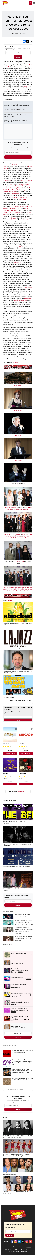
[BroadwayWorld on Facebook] (12, 1241)
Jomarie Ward (21, 538)
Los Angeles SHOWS (8, 949)
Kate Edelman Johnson (21, 509)
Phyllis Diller (24, 206)
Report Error (28, 1247)
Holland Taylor (22, 190)
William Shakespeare (20, 301)
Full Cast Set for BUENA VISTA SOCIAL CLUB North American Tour (16, 1174)
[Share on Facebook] (24, 41)
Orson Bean (7, 180)
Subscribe (18, 905)
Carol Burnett (15, 206)
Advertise (10, 1245)
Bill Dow (15, 362)
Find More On (16, 791)
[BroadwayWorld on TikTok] (23, 1241)
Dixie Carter (22, 199)
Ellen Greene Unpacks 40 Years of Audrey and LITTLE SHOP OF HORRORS (23, 939)
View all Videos (7, 944)
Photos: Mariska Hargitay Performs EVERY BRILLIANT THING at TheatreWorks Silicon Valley (16, 104)
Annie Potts (13, 210)
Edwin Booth (28, 299)
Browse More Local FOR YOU (20, 700)
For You (10, 600)
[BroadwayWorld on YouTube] (30, 1241)
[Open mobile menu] (34, 3)
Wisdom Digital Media (22, 1250)
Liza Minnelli (24, 320)
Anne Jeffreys (20, 186)
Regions (15, 1247)
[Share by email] (31, 41)
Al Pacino (21, 247)
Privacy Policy (22, 1251)
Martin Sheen (15, 194)
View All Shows (18, 1033)
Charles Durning (8, 316)
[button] (30, 3)
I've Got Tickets (10, 753)
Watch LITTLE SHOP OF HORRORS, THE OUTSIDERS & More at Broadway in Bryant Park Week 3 (24, 923)
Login (26, 3)
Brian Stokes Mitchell (21, 197)
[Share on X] (27, 41)
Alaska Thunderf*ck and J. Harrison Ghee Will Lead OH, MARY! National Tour (17, 1136)
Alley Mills (17, 188)
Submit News (8, 1247)
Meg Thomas (27, 587)
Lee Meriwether (8, 188)
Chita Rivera (22, 322)
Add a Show (18, 1037)
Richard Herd (11, 186)
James (25, 316)
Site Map (21, 1247)
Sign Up (18, 57)
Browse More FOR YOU (16, 1089)
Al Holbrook (12, 218)
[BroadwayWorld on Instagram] (15, 1241)
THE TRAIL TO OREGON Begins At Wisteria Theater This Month (15, 110)
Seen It (10, 750)
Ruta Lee (29, 186)
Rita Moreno (18, 316)
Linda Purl (14, 507)
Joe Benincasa (16, 534)
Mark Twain (8, 220)
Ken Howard (13, 208)
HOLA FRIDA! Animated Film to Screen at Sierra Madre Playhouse (16, 115)
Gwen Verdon (24, 314)
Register (21, 3)
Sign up (18, 1109)
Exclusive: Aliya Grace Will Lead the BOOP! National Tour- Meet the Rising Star (16, 1155)
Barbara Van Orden (9, 192)
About (15, 1245)
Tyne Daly (11, 318)
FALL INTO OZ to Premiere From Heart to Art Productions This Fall (15, 121)
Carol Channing (15, 320)
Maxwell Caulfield (26, 180)
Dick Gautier (22, 184)
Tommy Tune (13, 322)
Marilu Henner (18, 410)
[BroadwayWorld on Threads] (26, 1241)
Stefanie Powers (11, 190)
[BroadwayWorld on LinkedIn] (19, 1241)
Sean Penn (26, 86)
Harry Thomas (17, 212)
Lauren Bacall (19, 318)
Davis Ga (11, 184)
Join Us (26, 1245)
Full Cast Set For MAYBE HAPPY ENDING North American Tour (17, 1192)
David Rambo (16, 165)
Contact (21, 1245)
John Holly (7, 534)
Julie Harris (9, 90)
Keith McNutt (18, 587)
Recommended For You (9, 1045)
